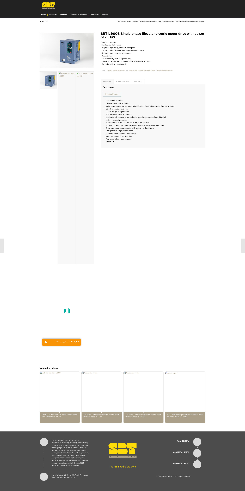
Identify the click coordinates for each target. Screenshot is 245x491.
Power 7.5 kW (133, 70)
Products (44, 21)
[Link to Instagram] (192, 6)
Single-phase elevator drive (146, 70)
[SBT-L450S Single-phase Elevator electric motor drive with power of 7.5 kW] (2, 246)
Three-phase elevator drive (164, 70)
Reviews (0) (138, 81)
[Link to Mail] (200, 6)
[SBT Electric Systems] (48, 5)
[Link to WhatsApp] (196, 6)
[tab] (107, 81)
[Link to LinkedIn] (203, 6)
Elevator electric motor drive (116, 70)
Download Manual (111, 94)
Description (107, 81)
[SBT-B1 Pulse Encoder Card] (243, 246)
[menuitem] (43, 14)
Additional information (122, 81)
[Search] (203, 14)
